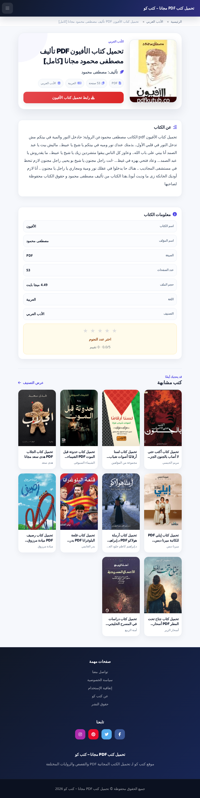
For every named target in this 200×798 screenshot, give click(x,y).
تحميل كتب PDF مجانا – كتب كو (169, 8)
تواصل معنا (100, 671)
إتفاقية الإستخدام (100, 687)
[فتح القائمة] (7, 8)
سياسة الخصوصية (100, 679)
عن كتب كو (100, 696)
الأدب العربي (154, 21)
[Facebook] (120, 734)
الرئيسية (176, 21)
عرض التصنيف (32, 382)
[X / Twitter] (106, 734)
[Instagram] (80, 734)
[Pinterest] (93, 734)
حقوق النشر (100, 704)
